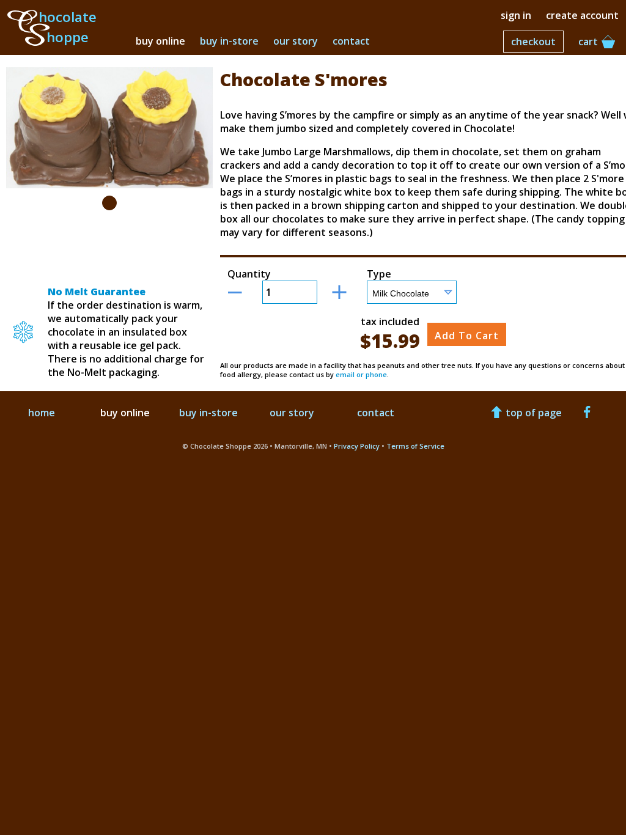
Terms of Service (415, 446)
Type (379, 274)
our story (295, 41)
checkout (533, 41)
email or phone (361, 374)
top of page (534, 412)
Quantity (249, 274)
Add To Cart (467, 335)
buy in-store (229, 41)
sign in (516, 15)
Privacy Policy (357, 446)
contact (351, 41)
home (41, 412)
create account (582, 15)
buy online (160, 41)
